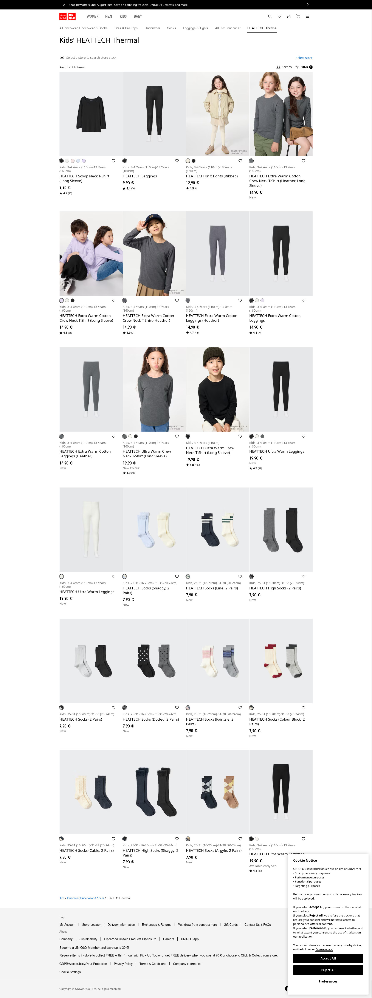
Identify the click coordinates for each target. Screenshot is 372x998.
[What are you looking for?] (270, 16)
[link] (191, 4)
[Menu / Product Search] (308, 16)
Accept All (328, 958)
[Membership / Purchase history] (289, 16)
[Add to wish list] (113, 161)
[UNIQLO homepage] (67, 16)
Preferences (328, 981)
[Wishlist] (279, 16)
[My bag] (298, 16)
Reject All (328, 970)
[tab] (93, 16)
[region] (328, 924)
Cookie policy (324, 949)
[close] (64, 4)
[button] (308, 28)
